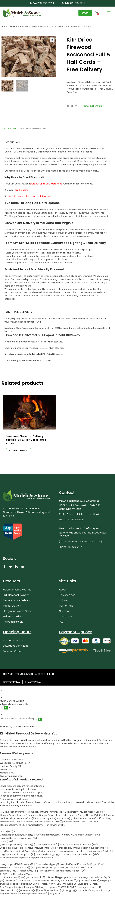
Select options (18, 450)
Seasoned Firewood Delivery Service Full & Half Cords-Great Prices (27, 440)
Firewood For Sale (19, 26)
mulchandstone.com (27, 726)
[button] (108, 13)
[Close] (5, 708)
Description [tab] (9, 128)
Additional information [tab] (33, 128)
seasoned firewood (32, 360)
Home (4, 26)
